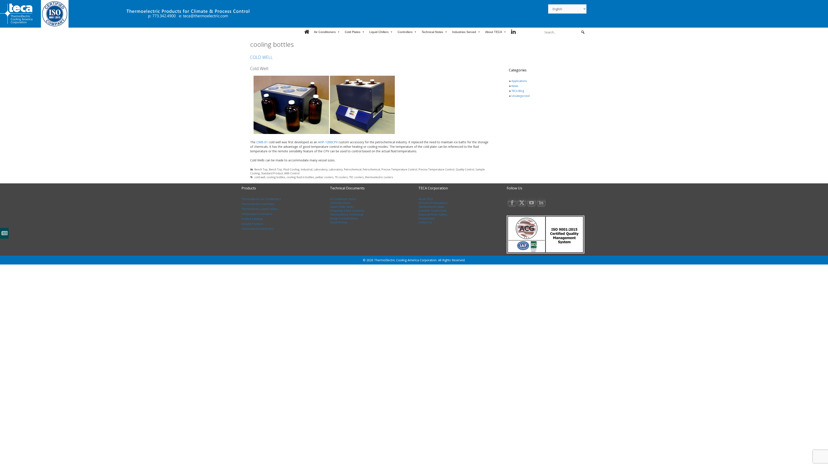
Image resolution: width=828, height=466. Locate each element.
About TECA (493, 32)
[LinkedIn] (513, 32)
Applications (519, 81)
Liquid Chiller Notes (342, 207)
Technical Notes (432, 32)
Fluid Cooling (291, 169)
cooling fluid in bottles (300, 177)
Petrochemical (352, 169)
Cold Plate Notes (340, 203)
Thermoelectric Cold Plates (258, 204)
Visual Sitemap (339, 222)
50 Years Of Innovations (432, 203)
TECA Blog (517, 91)
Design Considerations (344, 218)
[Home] (306, 32)
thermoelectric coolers (379, 177)
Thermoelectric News (431, 207)
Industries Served (464, 32)
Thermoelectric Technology (346, 214)
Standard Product (272, 173)
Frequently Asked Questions (347, 211)
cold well (259, 177)
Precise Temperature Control (399, 169)
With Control (292, 173)
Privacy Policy (426, 218)
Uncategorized (520, 96)
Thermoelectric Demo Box (258, 229)
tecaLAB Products (252, 224)
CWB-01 (262, 142)
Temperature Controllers (257, 214)
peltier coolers (324, 177)
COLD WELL (261, 57)
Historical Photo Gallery (432, 214)
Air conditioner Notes (343, 199)
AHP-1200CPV (328, 142)
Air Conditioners (325, 32)
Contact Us (425, 222)
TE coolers (341, 177)
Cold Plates (352, 32)
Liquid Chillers (379, 32)
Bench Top (261, 169)
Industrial (306, 169)
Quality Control (465, 169)
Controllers (405, 32)
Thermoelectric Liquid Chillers (260, 209)
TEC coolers (356, 177)
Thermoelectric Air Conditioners (261, 199)
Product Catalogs (252, 219)
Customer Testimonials (432, 211)
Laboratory (321, 169)
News (514, 86)
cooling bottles (276, 177)
